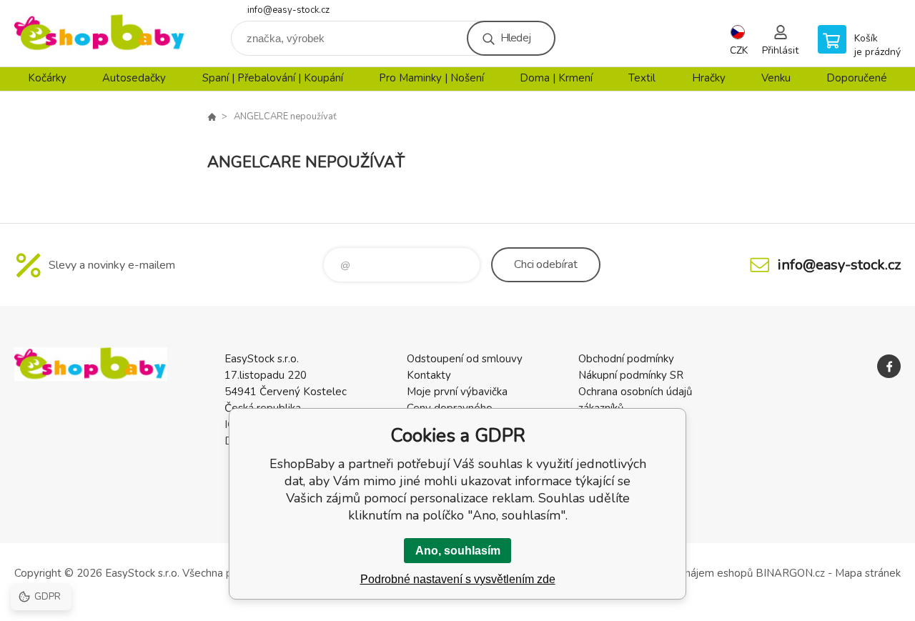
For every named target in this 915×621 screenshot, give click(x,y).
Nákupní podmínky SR (630, 375)
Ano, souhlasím (457, 551)
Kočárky (47, 78)
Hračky (709, 78)
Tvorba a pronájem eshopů (688, 573)
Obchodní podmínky (626, 359)
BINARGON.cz (790, 573)
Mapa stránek (868, 573)
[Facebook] (889, 366)
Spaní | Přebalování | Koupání (272, 78)
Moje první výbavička (457, 391)
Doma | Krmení (556, 78)
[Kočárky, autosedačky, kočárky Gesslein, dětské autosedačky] (211, 116)
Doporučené (856, 78)
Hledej (515, 38)
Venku (776, 78)
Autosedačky (134, 78)
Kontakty (429, 375)
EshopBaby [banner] (100, 33)
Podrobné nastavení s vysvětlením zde (457, 579)
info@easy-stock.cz (288, 10)
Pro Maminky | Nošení (431, 78)
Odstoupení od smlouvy (465, 359)
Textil (642, 78)
